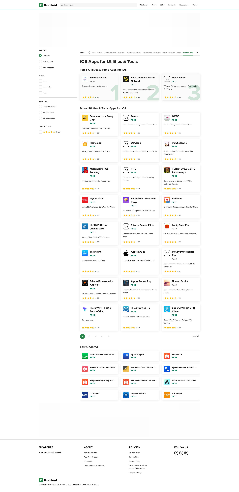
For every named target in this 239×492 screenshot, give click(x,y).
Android (171, 5)
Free (44, 81)
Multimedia (121, 52)
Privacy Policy (134, 453)
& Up (58, 132)
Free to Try (47, 87)
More (195, 5)
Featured (46, 55)
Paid (44, 93)
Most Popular (48, 61)
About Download (90, 453)
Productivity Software (134, 52)
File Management (49, 106)
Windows (143, 5)
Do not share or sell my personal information (138, 466)
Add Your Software (91, 457)
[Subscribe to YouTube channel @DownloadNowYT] (186, 453)
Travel (179, 52)
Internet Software (110, 52)
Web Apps (183, 5)
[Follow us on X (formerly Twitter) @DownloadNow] (181, 453)
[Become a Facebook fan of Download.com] (176, 453)
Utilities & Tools (188, 53)
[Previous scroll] (89, 52)
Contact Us (88, 461)
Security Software (169, 52)
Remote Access (49, 118)
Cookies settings (135, 472)
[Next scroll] (197, 52)
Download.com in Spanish (94, 466)
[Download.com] (48, 5)
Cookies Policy (134, 461)
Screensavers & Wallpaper (152, 52)
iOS (161, 5)
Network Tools (48, 112)
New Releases (48, 67)
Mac (153, 5)
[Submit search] (62, 5)
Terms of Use (134, 457)
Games (99, 52)
